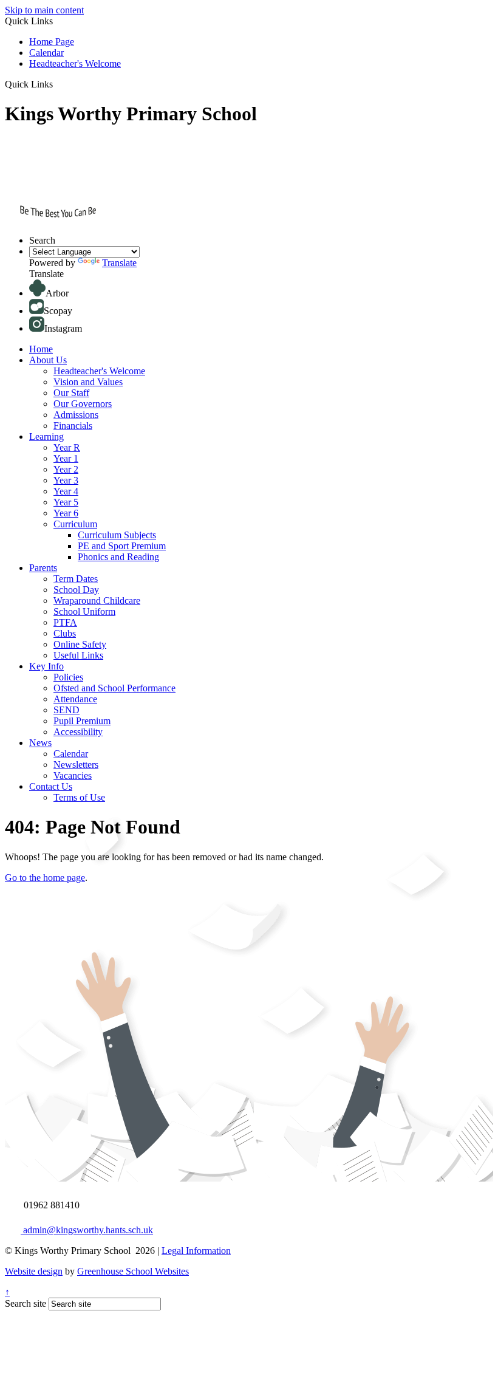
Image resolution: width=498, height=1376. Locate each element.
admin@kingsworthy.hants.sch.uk (87, 1230)
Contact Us (50, 786)
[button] (57, 83)
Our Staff (71, 393)
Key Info (46, 666)
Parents (43, 568)
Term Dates (75, 578)
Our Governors (82, 404)
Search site (25, 1303)
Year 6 (65, 513)
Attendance (75, 699)
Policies (68, 677)
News (40, 743)
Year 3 (65, 480)
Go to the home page (45, 877)
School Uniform (84, 611)
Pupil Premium (82, 721)
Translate (119, 263)
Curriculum (75, 524)
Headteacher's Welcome (75, 63)
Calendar (46, 52)
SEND (66, 710)
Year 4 (65, 491)
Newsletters (75, 764)
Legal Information (196, 1250)
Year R (66, 447)
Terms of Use (79, 797)
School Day (76, 589)
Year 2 (65, 469)
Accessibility (78, 732)
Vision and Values (88, 382)
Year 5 (65, 502)
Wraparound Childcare (96, 600)
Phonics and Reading (118, 557)
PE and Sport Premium (122, 546)
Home (41, 349)
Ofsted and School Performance (114, 688)
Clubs (64, 633)
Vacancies (72, 775)
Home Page (51, 41)
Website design (34, 1271)
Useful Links (78, 655)
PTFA (65, 622)
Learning (46, 436)
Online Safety (79, 644)
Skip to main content (44, 10)
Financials (72, 425)
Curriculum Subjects (117, 535)
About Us (48, 360)
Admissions (75, 414)
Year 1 (65, 458)
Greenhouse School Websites (133, 1271)
